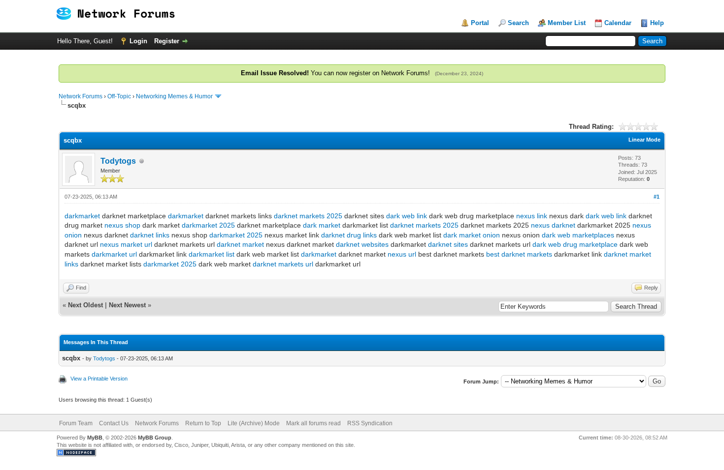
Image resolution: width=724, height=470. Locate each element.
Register (166, 41)
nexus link (531, 216)
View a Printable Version (99, 379)
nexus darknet (553, 225)
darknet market (240, 244)
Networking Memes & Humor (174, 96)
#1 (656, 197)
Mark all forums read (313, 423)
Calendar (617, 23)
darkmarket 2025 (208, 225)
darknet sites (448, 244)
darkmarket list (211, 254)
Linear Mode (644, 140)
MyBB (94, 438)
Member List (567, 23)
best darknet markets (519, 254)
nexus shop (122, 225)
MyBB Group (154, 438)
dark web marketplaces (578, 235)
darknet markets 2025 (308, 216)
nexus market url (126, 244)
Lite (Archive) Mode (254, 423)
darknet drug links (349, 235)
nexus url (402, 254)
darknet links (149, 235)
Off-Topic (119, 96)
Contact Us (114, 423)
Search (518, 23)
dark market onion (471, 235)
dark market (321, 225)
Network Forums (80, 96)
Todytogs (118, 161)
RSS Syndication (370, 423)
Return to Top (203, 423)
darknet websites (362, 244)
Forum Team (76, 423)
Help (657, 23)
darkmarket (82, 216)
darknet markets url (283, 264)
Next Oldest (85, 305)
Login (138, 41)
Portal (480, 23)
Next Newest (127, 305)
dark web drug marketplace (575, 244)
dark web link (406, 216)
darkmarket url (114, 254)
